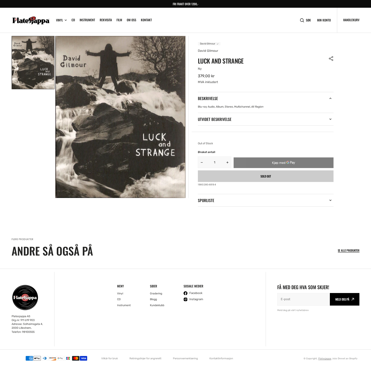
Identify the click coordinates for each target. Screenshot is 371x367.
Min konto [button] (324, 20)
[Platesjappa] (31, 20)
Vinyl (59, 20)
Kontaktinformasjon (221, 358)
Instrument (87, 20)
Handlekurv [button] (351, 20)
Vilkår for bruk (109, 358)
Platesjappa (324, 358)
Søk (308, 20)
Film (119, 20)
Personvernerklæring (185, 358)
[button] (331, 58)
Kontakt (146, 20)
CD (73, 20)
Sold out (265, 176)
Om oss (131, 20)
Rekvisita (106, 20)
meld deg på (342, 299)
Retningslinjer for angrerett (145, 358)
